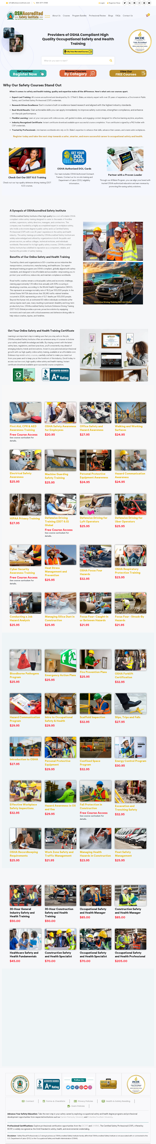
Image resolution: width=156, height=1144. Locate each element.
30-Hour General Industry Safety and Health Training (22, 912)
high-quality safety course (45, 244)
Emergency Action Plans (60, 675)
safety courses (31, 355)
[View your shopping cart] (148, 16)
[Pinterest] (81, 1087)
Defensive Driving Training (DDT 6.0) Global (57, 521)
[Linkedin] (72, 1087)
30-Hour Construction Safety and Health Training (59, 912)
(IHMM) (95, 1126)
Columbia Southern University (100, 1117)
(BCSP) (85, 1126)
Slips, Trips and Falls (127, 717)
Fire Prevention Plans (93, 672)
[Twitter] (68, 1087)
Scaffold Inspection (92, 717)
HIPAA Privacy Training (25, 518)
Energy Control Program (130, 760)
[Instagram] (90, 1087)
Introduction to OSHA (24, 759)
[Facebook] (77, 1087)
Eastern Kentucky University (72, 1117)
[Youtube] (86, 1087)
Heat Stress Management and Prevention (56, 571)
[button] (74, 1063)
